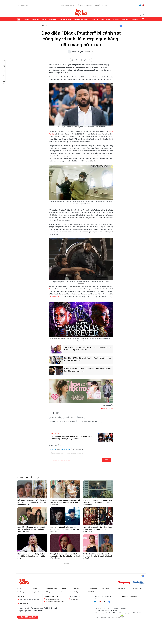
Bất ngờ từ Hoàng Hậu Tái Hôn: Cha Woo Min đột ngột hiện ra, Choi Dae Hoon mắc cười (31, 502)
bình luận (90, 60)
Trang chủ (18, 19)
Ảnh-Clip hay (105, 19)
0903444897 (74, 599)
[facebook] (140, 5)
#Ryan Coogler (55, 417)
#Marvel (81, 417)
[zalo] (110, 601)
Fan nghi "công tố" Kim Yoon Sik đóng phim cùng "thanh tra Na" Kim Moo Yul (64, 529)
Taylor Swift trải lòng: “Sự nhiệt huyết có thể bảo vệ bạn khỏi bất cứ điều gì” (97, 556)
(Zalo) (57, 599)
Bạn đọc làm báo (28, 617)
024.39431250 (24, 603)
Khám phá (35, 19)
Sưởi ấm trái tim (92, 588)
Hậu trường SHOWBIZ (81, 19)
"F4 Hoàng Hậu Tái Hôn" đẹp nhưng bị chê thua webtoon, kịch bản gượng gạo (97, 529)
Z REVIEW (116, 19)
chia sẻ (72, 60)
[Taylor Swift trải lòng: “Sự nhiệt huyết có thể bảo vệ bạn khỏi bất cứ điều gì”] (98, 543)
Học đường (53, 19)
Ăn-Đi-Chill (95, 19)
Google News (120, 25)
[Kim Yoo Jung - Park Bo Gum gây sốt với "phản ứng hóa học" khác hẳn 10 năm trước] (65, 489)
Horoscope (134, 19)
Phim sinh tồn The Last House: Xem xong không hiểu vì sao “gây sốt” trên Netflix (97, 502)
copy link (81, 60)
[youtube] (143, 5)
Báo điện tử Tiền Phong (81, 12)
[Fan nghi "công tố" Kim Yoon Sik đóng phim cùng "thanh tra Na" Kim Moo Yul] (65, 516)
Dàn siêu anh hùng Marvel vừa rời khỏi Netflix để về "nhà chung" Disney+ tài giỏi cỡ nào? (71, 437)
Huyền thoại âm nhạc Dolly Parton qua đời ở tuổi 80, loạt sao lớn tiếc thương (31, 556)
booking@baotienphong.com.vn (55, 601)
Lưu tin (4, 71)
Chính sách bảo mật (129, 596)
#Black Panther (69, 417)
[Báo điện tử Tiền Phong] (124, 583)
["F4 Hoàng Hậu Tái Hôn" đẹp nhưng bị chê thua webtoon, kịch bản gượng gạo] (98, 516)
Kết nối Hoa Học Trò (66, 592)
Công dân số (35, 592)
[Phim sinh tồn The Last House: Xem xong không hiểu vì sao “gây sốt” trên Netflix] (98, 489)
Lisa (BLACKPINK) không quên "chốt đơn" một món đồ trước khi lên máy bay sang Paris (87, 359)
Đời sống (26, 19)
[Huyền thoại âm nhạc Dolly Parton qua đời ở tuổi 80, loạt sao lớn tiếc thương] (32, 543)
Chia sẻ (4, 66)
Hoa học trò (23, 581)
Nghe (4, 60)
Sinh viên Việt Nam (101, 5)
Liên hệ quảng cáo (51, 596)
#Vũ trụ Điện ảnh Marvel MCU (89, 421)
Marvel (51, 289)
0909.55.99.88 (50, 599)
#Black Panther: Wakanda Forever (63, 421)
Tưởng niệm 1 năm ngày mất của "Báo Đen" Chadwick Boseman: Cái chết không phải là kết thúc (88, 348)
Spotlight (125, 19)
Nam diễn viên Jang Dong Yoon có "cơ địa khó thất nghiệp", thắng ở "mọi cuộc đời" (31, 529)
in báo (85, 60)
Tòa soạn (20, 596)
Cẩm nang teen (120, 588)
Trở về (4, 81)
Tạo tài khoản (65, 449)
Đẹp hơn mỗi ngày (65, 19)
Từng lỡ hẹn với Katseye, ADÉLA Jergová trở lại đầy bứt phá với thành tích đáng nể (65, 556)
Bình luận (4, 76)
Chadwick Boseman (56, 296)
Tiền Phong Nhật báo (84, 5)
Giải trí (44, 19)
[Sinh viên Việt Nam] (139, 583)
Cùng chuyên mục (28, 477)
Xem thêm (143, 19)
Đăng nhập (53, 449)
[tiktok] (105, 602)
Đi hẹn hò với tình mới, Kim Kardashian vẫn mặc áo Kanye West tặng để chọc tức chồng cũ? (87, 370)
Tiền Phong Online (68, 5)
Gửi (106, 460)
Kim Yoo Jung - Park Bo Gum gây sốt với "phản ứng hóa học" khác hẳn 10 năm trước (65, 502)
